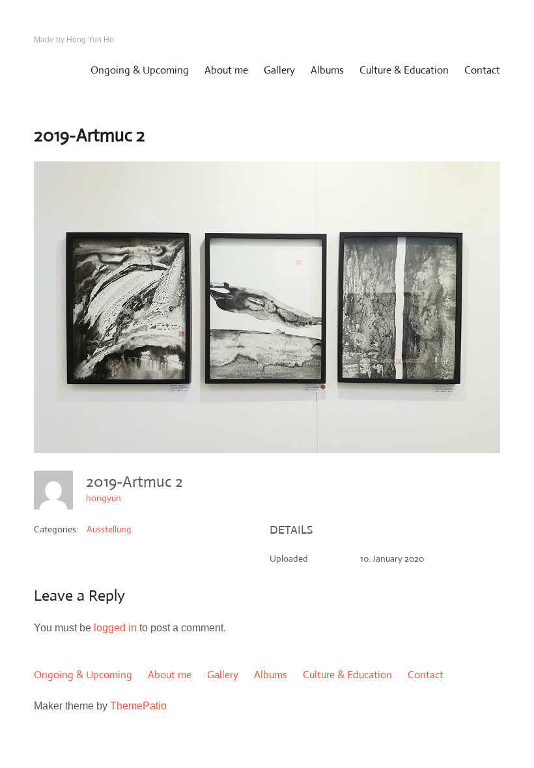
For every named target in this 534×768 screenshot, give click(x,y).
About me (226, 70)
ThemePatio (138, 705)
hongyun (103, 498)
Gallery (279, 70)
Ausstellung (109, 529)
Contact (482, 70)
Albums (327, 70)
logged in (115, 627)
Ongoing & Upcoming (140, 70)
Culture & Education (404, 70)
